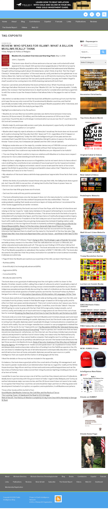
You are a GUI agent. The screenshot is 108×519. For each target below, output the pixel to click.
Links (69, 22)
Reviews (93, 22)
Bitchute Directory (19, 476)
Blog (23, 22)
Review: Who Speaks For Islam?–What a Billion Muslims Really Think (37, 47)
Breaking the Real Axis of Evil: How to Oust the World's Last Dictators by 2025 (46, 313)
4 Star (4, 52)
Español (47, 22)
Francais (58, 22)
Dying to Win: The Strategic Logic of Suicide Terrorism (54, 240)
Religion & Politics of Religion (18, 52)
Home (4, 22)
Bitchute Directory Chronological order (44, 476)
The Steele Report (9, 27)
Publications (81, 22)
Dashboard (99, 482)
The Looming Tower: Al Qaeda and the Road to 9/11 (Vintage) (26, 395)
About (14, 22)
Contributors (34, 22)
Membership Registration (14, 487)
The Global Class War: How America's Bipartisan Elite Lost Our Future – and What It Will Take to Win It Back (40, 233)
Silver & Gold (40, 482)
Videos (24, 27)
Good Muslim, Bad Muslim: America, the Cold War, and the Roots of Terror (30, 393)
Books (71, 476)
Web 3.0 (35, 27)
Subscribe (51, 482)
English (85, 45)
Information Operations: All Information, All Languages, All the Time (49, 294)
